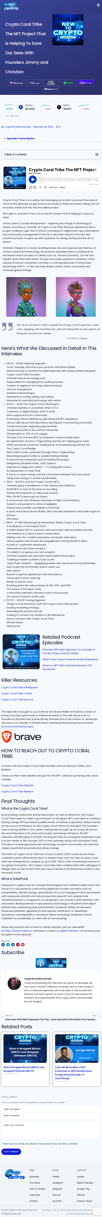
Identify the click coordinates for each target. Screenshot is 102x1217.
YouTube (57, 1201)
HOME (32, 1170)
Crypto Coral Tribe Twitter (16, 693)
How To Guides (37, 1189)
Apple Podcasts (69, 930)
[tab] (51, 138)
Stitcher (81, 1195)
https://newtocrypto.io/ (19, 930)
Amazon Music (84, 1201)
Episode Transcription (21, 138)
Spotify (80, 1176)
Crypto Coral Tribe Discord (17, 699)
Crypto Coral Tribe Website (17, 785)
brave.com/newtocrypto (19, 726)
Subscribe (34, 1195)
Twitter (55, 1176)
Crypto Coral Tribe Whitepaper (19, 687)
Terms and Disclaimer (77, 1214)
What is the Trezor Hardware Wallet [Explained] (70, 659)
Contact (33, 1201)
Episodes (34, 1176)
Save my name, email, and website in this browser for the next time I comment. (41, 1143)
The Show (34, 1182)
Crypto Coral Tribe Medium (17, 791)
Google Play (83, 1189)
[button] (97, 154)
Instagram (57, 1182)
